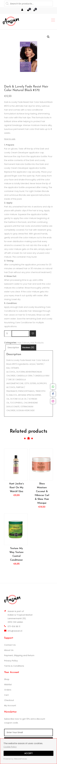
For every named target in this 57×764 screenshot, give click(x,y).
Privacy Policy (11, 660)
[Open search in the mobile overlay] (28, 3)
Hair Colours (23, 342)
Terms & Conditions (14, 666)
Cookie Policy (10, 746)
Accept (28, 753)
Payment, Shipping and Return (19, 655)
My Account (10, 705)
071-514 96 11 (14, 626)
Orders (7, 689)
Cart (6, 695)
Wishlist (8, 684)
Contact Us (10, 645)
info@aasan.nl (15, 630)
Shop (6, 679)
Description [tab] (13, 347)
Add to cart (20, 333)
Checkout (9, 700)
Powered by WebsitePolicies (15, 759)
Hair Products (37, 342)
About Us (8, 650)
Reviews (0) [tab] (28, 347)
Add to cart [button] (15, 464)
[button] (48, 36)
